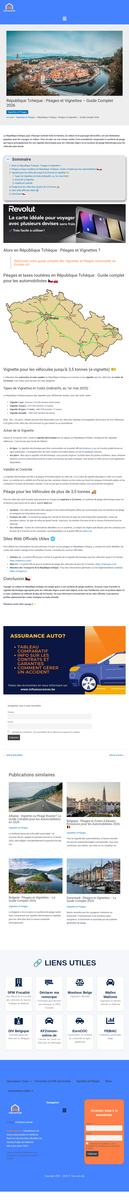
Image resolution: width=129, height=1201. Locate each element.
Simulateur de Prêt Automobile (52, 1081)
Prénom (11, 712)
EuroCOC (79, 1031)
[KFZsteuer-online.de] (49, 1021)
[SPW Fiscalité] (18, 983)
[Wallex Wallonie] (110, 983)
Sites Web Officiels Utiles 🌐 (25, 190)
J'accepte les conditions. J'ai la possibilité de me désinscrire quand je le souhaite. (45, 732)
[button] (64, 19)
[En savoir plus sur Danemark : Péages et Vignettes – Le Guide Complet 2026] (93, 876)
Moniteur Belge (80, 992)
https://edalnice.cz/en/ (20, 560)
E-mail (10, 722)
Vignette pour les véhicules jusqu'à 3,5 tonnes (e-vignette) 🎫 (40, 172)
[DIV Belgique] (18, 1021)
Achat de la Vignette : (25, 179)
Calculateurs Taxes (17, 1081)
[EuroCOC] (80, 1021)
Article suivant (117, 755)
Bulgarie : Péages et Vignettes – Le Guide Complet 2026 (32, 899)
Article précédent (13, 755)
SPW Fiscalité (19, 992)
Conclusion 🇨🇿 (18, 194)
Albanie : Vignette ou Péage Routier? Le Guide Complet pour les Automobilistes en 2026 (35, 819)
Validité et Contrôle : (24, 183)
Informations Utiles (19, 1091)
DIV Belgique (18, 1031)
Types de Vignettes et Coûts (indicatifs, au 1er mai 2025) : (42, 176)
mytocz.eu (87, 531)
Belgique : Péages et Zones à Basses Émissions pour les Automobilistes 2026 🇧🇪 (93, 824)
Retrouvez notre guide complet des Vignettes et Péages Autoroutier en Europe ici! (65, 262)
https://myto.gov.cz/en (106, 564)
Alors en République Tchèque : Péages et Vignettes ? (36, 165)
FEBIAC (110, 1031)
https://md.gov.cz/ (18, 571)
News (108, 1081)
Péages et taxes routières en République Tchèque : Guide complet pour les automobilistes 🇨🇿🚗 (56, 169)
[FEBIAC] (110, 1021)
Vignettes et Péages (17, 112)
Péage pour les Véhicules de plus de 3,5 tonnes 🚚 (35, 187)
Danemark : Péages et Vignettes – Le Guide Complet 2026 (91, 899)
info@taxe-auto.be (24, 1122)
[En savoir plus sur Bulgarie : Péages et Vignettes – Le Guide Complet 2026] (35, 876)
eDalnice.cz (87, 448)
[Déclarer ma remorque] (49, 983)
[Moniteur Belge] (80, 983)
